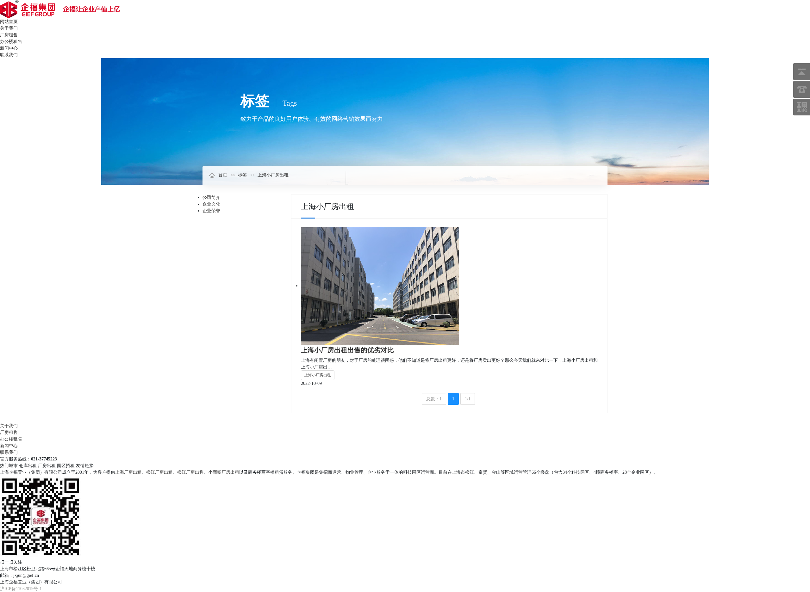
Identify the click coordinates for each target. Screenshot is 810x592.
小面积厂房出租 (223, 472)
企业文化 (211, 204)
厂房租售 (9, 35)
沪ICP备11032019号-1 (21, 588)
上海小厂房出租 (273, 175)
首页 (222, 175)
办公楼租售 (11, 41)
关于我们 (9, 28)
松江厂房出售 (190, 472)
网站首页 (9, 21)
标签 (242, 175)
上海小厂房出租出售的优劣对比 (347, 350)
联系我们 (9, 54)
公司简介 (211, 197)
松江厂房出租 (159, 472)
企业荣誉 (211, 210)
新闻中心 (9, 48)
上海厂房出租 (128, 472)
